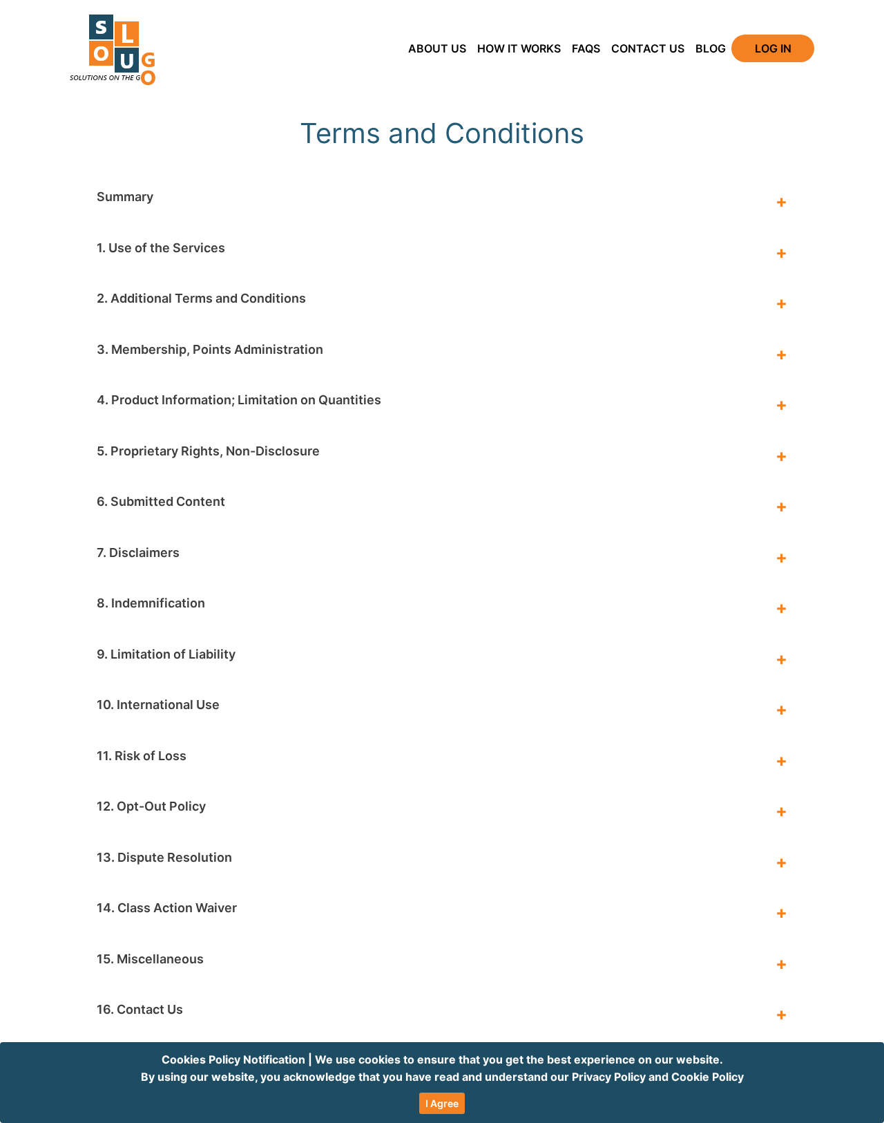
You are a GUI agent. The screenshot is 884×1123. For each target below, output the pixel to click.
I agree (442, 1103)
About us (437, 48)
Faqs (586, 48)
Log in (773, 48)
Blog (710, 48)
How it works (519, 48)
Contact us (647, 48)
